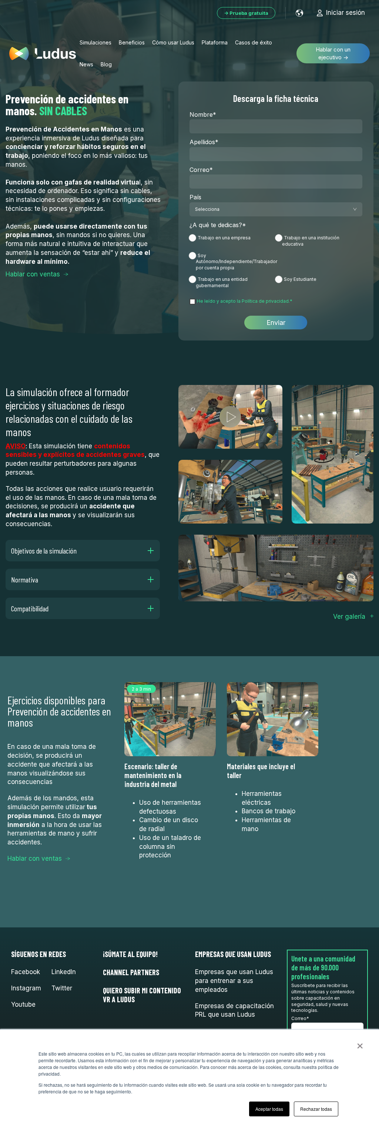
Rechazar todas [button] (316, 1109)
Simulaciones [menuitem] (95, 42)
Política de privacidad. (266, 301)
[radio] (233, 242)
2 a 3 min (141, 689)
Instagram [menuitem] (26, 988)
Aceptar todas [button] (269, 1109)
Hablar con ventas (33, 274)
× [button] (360, 1043)
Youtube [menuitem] (23, 1004)
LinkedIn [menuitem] (63, 972)
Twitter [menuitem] (61, 988)
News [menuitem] (86, 64)
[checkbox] (276, 261)
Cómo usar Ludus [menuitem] (173, 42)
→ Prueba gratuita (246, 13)
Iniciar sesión (345, 12)
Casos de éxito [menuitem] (253, 42)
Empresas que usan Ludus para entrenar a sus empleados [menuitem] (234, 980)
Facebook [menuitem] (25, 972)
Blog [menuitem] (106, 64)
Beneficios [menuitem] (132, 42)
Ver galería (349, 616)
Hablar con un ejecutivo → (333, 53)
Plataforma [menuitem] (215, 42)
